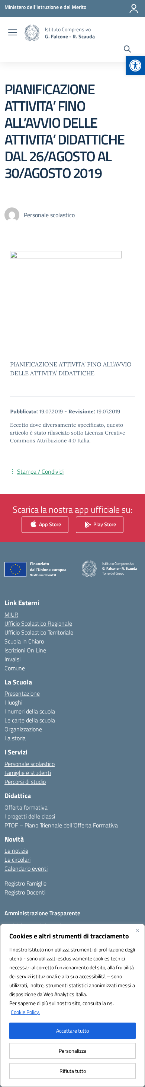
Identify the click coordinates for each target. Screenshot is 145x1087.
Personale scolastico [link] (29, 763)
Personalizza (72, 1051)
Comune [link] (14, 668)
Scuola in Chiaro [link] (24, 641)
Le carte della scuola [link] (29, 720)
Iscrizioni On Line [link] (25, 650)
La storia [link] (15, 738)
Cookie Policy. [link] (25, 1012)
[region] (72, 1005)
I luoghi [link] (13, 702)
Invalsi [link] (12, 659)
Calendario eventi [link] (26, 868)
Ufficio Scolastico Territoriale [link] (38, 632)
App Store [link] (49, 524)
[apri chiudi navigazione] (12, 33)
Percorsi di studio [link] (25, 781)
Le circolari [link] (17, 859)
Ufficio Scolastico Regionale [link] (38, 623)
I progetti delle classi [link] (29, 816)
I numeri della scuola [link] (29, 711)
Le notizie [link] (16, 850)
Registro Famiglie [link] (25, 883)
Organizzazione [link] (23, 729)
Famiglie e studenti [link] (27, 772)
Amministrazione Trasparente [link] (42, 913)
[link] (135, 65)
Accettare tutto (72, 1030)
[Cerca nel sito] (127, 50)
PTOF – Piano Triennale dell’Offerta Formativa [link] (61, 825)
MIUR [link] (11, 614)
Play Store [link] (104, 524)
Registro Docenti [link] (24, 892)
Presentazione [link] (22, 693)
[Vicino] (137, 930)
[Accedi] (134, 8)
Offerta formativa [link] (26, 807)
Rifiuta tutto (72, 1071)
